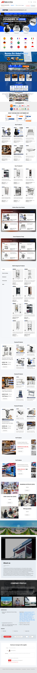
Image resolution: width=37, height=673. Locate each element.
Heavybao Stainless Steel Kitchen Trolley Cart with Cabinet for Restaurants (29, 198)
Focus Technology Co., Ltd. (12, 669)
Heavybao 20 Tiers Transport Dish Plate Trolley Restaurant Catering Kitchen (29, 281)
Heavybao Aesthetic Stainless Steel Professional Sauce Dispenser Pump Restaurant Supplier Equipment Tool (30, 244)
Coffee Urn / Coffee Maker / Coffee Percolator (26, 615)
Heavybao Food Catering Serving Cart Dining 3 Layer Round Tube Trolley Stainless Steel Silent (31, 432)
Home (2, 13)
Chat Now (33, 5)
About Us (11, 13)
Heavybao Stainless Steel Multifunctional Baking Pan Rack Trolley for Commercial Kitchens (31, 387)
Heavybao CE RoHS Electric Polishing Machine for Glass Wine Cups (30, 139)
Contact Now (5, 366)
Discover (20, 13)
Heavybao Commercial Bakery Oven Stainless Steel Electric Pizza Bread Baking (31, 418)
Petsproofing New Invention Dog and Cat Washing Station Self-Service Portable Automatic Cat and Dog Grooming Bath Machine (23, 465)
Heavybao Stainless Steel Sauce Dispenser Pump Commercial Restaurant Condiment (20, 355)
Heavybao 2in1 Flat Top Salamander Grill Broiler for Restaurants (18, 157)
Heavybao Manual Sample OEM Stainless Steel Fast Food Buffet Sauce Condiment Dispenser (13, 253)
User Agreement (24, 669)
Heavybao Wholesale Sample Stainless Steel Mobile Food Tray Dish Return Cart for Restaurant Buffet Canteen (6, 198)
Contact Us (24, 13)
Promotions (29, 13)
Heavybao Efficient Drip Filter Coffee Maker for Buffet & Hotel (6, 157)
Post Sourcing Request (31, 2)
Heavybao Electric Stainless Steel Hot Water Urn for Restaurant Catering (7, 422)
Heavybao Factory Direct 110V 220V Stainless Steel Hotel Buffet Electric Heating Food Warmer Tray (30, 157)
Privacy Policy (33, 669)
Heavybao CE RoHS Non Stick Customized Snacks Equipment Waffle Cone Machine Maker (20, 400)
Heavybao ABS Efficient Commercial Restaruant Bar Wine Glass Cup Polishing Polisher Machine (13, 224)
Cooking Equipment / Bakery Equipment (29, 614)
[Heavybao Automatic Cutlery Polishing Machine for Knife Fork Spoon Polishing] (6, 132)
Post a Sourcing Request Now (13, 662)
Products (7, 13)
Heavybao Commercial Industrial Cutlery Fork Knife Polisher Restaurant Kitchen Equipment (13, 215)
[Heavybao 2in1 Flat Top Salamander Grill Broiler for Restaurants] (18, 150)
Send (9, 660)
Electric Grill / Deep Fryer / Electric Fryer (25, 616)
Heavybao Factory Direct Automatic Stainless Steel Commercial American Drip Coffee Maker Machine (31, 355)
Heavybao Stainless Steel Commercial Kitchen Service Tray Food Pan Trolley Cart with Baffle (30, 180)
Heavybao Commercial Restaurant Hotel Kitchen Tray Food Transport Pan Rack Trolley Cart (29, 298)
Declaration (28, 669)
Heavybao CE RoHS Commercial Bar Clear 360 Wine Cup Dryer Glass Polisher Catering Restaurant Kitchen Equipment (31, 368)
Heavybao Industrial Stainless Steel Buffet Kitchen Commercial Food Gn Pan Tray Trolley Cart (18, 180)
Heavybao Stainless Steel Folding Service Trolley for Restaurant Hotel (7, 358)
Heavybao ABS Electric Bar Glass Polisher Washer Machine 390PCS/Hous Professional (18, 139)
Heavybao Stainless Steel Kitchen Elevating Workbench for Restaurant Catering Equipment (20, 387)
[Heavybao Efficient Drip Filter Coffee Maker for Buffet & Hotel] (6, 150)
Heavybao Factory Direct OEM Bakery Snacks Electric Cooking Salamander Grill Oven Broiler (20, 418)
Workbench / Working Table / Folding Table (26, 619)
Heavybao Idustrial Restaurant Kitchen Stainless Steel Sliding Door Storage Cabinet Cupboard (18, 198)
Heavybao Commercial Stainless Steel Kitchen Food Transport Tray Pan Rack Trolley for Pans (17, 298)
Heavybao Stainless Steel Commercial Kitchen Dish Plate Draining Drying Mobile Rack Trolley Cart (6, 180)
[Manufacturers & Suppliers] (7, 2)
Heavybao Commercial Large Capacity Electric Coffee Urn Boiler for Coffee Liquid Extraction (7, 390)
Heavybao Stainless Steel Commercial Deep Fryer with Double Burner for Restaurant (20, 368)
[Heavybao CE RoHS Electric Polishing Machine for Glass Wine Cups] (30, 132)
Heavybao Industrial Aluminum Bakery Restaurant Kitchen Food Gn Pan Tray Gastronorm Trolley (17, 333)
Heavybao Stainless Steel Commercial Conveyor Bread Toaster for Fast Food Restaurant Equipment (22, 443)
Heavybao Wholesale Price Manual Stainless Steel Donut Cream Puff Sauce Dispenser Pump (30, 253)
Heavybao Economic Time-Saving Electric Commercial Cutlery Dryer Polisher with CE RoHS (30, 215)
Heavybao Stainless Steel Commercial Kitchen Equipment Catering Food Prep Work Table (31, 400)
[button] (18, 70)
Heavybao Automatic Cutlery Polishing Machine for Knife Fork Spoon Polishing (6, 139)
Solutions (15, 13)
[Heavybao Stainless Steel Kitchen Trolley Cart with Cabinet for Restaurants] (30, 191)
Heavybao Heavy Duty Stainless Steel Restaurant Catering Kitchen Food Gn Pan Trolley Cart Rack (29, 333)
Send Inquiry (28, 5)
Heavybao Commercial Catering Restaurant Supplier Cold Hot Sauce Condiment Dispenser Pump (13, 244)
